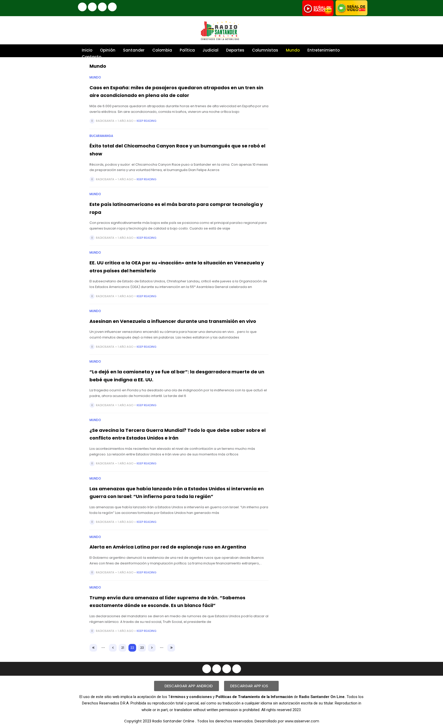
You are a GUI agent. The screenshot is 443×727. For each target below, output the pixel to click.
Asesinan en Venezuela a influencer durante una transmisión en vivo (172, 321)
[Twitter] (112, 7)
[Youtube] (102, 7)
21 (122, 648)
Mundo (95, 77)
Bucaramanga (101, 136)
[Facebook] (82, 7)
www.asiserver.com (302, 721)
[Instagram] (92, 7)
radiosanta (105, 121)
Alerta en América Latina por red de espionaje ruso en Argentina (167, 547)
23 (142, 648)
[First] (93, 648)
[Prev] (113, 648)
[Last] (171, 648)
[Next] (152, 648)
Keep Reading (146, 121)
